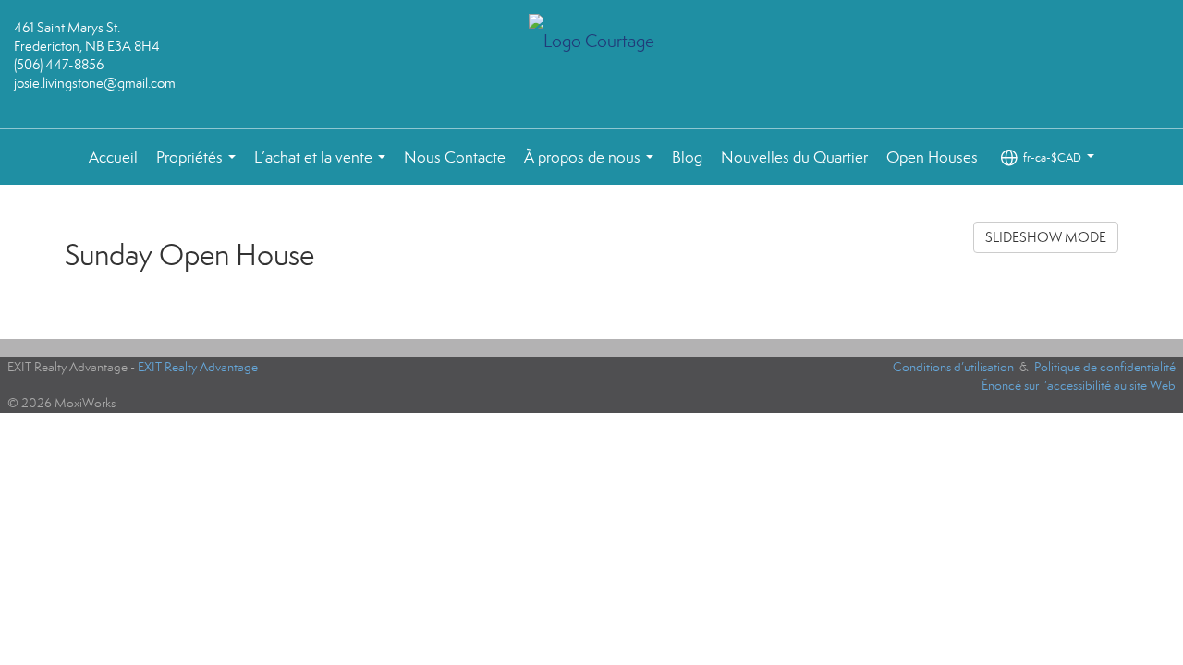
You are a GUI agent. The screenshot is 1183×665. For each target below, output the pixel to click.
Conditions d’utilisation (953, 367)
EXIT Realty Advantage (198, 367)
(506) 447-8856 (59, 64)
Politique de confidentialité (1105, 367)
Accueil (113, 157)
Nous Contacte (455, 157)
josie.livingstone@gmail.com (95, 83)
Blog (687, 157)
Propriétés (199, 167)
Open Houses (932, 157)
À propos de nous (592, 167)
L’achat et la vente (323, 167)
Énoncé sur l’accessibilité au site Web (1079, 385)
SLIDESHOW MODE (1045, 237)
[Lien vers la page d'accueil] (592, 43)
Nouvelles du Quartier (794, 157)
